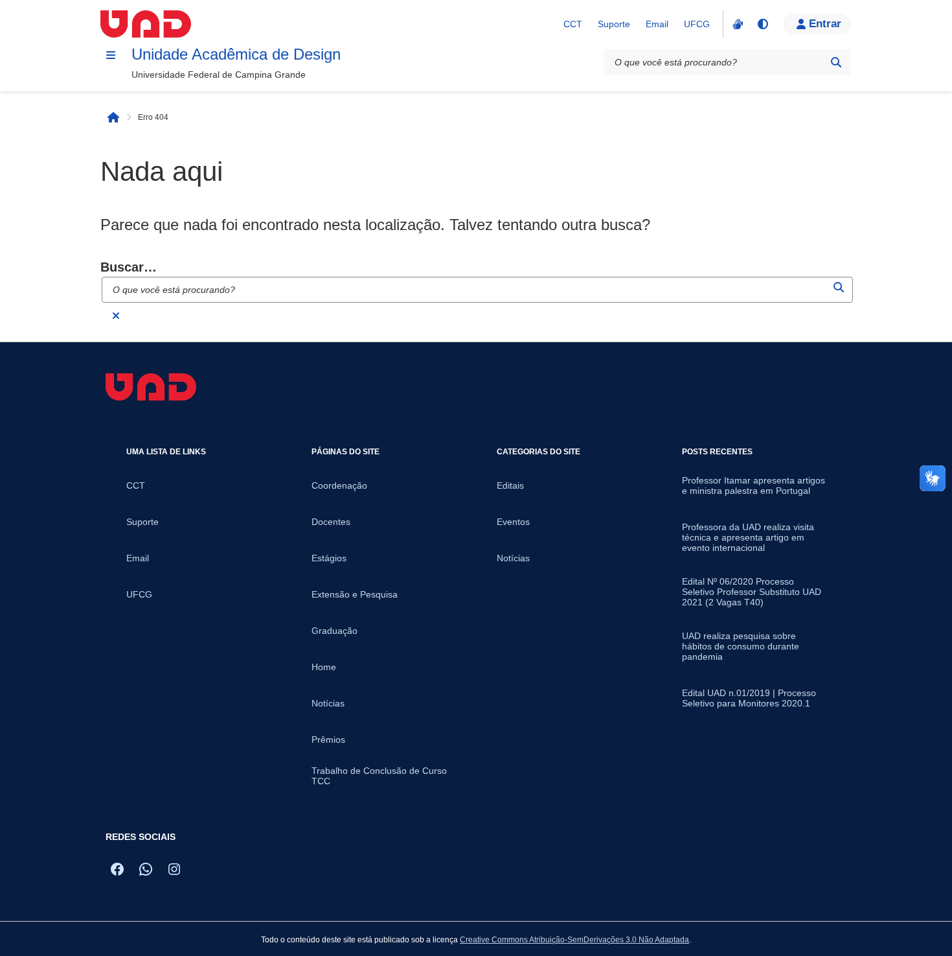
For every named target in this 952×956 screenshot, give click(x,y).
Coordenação (339, 485)
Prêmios (328, 739)
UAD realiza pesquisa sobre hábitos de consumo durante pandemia (740, 646)
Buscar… (128, 267)
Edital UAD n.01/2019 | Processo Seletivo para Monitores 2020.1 (749, 698)
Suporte (614, 24)
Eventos (513, 522)
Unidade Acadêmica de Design (236, 54)
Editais (510, 485)
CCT (572, 24)
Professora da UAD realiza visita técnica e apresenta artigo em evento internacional (748, 537)
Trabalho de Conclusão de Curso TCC (379, 775)
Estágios (329, 558)
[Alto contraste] (762, 24)
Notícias (328, 703)
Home (324, 667)
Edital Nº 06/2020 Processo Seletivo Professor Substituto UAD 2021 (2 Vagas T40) (751, 591)
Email (657, 24)
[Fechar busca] (116, 316)
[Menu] (110, 55)
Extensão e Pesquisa (355, 594)
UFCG (697, 24)
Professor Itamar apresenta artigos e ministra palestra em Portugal (753, 485)
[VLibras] (736, 24)
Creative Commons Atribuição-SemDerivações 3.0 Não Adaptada (574, 939)
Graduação (334, 630)
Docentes (331, 522)
